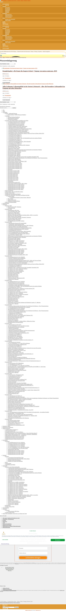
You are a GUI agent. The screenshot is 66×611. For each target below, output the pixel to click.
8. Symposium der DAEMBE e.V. (15, 142)
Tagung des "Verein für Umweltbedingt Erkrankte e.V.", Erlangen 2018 (22, 415)
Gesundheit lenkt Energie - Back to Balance (14, 432)
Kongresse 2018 (8, 411)
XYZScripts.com (38, 610)
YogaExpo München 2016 (13, 393)
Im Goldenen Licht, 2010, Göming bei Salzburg (17, 268)
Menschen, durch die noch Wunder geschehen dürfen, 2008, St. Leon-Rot (23, 215)
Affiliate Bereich (6, 588)
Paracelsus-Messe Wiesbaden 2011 (15, 166)
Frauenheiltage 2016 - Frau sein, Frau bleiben (17, 383)
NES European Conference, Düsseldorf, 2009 (17, 161)
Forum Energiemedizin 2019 (13, 421)
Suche (4, 606)
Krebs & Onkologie (9, 190)
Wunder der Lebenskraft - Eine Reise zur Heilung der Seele (17, 195)
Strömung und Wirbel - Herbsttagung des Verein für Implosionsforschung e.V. (23, 387)
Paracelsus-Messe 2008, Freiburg (14, 218)
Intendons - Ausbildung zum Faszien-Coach (17, 350)
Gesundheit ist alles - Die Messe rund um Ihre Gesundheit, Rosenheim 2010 (23, 156)
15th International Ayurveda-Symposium (16, 327)
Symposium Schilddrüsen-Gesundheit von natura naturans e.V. (20, 339)
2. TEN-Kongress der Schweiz (14, 377)
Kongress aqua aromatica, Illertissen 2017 (16, 400)
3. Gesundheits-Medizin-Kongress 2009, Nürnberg (18, 129)
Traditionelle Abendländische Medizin (13, 194)
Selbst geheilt (8, 20)
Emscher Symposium (12, 381)
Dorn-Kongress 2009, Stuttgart (14, 153)
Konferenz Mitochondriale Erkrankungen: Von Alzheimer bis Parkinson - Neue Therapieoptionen (27, 157)
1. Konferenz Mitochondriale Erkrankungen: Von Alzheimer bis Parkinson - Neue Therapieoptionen (28, 306)
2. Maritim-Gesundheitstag (13, 328)
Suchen (14, 107)
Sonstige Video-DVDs (9, 192)
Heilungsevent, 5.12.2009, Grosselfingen (16, 240)
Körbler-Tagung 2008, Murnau (14, 159)
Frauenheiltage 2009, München (14, 155)
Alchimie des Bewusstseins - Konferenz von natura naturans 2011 (21, 288)
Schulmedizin (10, 181)
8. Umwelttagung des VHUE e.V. (15, 143)
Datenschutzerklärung (7, 523)
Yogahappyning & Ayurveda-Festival (15, 322)
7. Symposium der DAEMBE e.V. (15, 140)
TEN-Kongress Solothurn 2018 (14, 416)
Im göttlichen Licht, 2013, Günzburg (15, 337)
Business (7, 456)
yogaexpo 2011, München (13, 303)
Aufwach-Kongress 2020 (10, 430)
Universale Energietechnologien (14, 359)
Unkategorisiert (6, 507)
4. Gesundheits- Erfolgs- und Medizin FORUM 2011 (18, 132)
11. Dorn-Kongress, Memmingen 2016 (16, 374)
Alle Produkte (5, 23)
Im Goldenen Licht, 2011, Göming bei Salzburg (17, 292)
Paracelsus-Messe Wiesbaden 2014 (15, 355)
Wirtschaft (7, 11)
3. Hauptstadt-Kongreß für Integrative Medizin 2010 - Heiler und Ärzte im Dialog (24, 260)
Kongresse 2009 (8, 222)
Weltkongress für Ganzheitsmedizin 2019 (16, 425)
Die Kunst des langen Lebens (14, 420)
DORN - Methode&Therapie (11, 113)
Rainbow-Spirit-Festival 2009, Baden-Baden (17, 245)
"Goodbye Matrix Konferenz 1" (11, 429)
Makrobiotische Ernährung (13, 118)
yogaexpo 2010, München (13, 279)
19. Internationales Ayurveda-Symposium (16, 397)
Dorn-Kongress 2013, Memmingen (15, 336)
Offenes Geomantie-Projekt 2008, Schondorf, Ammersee (19, 217)
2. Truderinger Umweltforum (14, 378)
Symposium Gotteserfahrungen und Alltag (16, 388)
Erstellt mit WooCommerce (14, 602)
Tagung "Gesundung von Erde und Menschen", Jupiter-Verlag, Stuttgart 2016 (23, 390)
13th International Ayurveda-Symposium (16, 124)
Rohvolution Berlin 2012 (13, 176)
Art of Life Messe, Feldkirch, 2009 (15, 234)
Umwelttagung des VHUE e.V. (14, 423)
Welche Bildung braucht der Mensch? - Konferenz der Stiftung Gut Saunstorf (23, 406)
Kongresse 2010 (8, 255)
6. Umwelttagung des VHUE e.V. (15, 139)
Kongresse (5, 13)
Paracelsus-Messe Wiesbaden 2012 (15, 167)
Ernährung (7, 115)
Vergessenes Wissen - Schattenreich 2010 (16, 278)
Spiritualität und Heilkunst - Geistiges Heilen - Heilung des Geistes (21, 321)
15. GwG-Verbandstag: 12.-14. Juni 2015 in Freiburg (18, 365)
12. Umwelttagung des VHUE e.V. (15, 395)
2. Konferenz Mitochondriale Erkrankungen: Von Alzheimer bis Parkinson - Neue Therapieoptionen (28, 310)
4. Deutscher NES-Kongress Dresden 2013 (16, 331)
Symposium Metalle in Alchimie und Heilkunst (17, 357)
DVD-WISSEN (6, 4)
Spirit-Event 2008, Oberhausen (14, 219)
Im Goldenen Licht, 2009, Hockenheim (16, 241)
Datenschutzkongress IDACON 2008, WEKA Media (19, 458)
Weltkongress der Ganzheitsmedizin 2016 (16, 391)
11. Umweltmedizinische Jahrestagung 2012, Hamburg (19, 307)
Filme (4, 18)
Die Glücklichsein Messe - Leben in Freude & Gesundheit (19, 399)
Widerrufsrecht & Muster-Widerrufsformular (11, 526)
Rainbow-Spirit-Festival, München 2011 (16, 296)
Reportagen (10, 169)
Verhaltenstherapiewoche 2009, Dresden (16, 185)
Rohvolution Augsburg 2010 (13, 171)
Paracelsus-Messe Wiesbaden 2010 (15, 164)
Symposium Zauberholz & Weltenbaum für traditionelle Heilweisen (21, 358)
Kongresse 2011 (8, 280)
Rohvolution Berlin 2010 (13, 174)
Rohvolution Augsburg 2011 (13, 173)
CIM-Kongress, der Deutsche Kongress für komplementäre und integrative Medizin (25, 149)
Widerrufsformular (6, 527)
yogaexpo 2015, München (13, 372)
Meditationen (8, 505)
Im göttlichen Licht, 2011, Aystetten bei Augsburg (18, 294)
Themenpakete (8, 463)
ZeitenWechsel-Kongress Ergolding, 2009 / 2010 (18, 254)
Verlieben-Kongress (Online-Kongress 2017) (14, 439)
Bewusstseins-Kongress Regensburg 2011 (16, 289)
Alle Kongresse (8, 16)
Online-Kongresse (9, 15)
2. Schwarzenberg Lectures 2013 (14, 329)
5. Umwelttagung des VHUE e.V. (15, 136)
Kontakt (4, 520)
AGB (4, 522)
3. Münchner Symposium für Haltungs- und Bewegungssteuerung (21, 330)
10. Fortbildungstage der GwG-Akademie (16, 257)
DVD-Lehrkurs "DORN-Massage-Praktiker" (17, 114)
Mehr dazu (10, 570)
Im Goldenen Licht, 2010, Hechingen (15, 269)
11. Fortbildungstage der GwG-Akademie (16, 281)
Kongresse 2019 (8, 419)
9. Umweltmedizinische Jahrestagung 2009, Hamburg (19, 145)
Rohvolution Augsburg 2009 (13, 170)
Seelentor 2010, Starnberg (13, 276)
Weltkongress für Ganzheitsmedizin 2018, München (18, 418)
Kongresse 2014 (8, 341)
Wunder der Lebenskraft (10, 19)
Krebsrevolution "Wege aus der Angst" (16, 422)
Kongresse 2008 (8, 209)
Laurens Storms (11, 196)
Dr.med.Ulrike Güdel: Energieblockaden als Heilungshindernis (9, 568)
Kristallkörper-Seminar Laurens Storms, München (20, 197)
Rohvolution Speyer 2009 (13, 177)
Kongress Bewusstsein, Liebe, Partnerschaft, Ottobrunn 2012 (20, 315)
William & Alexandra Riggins (14, 201)
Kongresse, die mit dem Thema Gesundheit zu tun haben (16, 120)
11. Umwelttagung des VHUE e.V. (15, 376)
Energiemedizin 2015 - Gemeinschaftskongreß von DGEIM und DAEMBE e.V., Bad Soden (27, 366)
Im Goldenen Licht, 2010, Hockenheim (16, 271)
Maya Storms (10, 198)
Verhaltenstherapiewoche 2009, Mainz (15, 189)
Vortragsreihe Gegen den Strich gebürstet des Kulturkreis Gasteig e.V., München (24, 302)
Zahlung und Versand (7, 525)
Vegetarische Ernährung (12, 119)
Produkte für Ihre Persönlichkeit (14, 460)
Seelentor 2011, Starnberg (13, 301)
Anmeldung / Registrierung (8, 519)
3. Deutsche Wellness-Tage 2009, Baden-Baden (17, 126)
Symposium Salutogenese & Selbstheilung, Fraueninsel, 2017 (20, 404)
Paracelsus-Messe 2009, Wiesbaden (15, 244)
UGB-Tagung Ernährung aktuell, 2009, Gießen (17, 183)
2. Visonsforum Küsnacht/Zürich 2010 (15, 259)
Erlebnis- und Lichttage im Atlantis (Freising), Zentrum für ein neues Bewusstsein (24, 348)
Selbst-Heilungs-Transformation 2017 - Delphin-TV (15, 435)
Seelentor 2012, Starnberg (13, 320)
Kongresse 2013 (8, 323)
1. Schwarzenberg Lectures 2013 (14, 324)
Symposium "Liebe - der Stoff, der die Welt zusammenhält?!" (20, 414)
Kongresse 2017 (8, 394)
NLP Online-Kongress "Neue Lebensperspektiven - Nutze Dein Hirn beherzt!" (21, 433)
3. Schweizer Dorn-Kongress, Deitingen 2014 (17, 344)
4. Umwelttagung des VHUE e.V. (15, 134)
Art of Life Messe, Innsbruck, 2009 (15, 478)
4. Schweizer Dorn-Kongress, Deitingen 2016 (17, 379)
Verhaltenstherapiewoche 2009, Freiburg (16, 187)
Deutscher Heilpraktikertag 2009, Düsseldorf (17, 150)
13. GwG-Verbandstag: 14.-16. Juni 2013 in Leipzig (18, 325)
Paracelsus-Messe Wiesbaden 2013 (15, 168)
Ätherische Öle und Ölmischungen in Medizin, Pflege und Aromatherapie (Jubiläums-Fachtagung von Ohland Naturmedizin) (33, 398)
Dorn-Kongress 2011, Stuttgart (14, 154)
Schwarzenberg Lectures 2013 (14, 182)
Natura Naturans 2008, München (14, 160)
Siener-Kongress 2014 (12, 356)
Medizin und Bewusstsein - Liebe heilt (15, 352)
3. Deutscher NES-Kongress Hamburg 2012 (17, 127)
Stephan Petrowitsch (12, 199)
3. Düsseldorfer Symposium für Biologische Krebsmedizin (20, 128)
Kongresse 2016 (8, 373)
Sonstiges (7, 12)
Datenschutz (17, 563)
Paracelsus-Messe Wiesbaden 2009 (15, 163)
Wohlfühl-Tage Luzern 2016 (13, 392)
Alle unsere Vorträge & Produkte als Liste (11, 518)
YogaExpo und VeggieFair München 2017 (16, 408)
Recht (6, 462)
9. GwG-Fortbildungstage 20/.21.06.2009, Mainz (18, 232)
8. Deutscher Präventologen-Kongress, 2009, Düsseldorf (19, 141)
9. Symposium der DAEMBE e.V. (15, 345)
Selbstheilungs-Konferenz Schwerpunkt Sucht (14, 437)
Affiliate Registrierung (7, 589)
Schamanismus (11, 499)
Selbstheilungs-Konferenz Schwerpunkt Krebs (14, 436)
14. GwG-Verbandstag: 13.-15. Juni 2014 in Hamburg (19, 343)
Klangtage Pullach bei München (14, 351)
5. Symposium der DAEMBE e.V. (15, 135)
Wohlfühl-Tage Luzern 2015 (13, 371)
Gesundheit (7, 7)
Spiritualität (7, 9)
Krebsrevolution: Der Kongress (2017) (15, 401)
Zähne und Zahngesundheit (10, 202)
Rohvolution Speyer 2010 (13, 178)
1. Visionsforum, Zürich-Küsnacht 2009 (16, 224)
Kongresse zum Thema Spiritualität (12, 467)
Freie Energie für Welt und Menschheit (16, 349)
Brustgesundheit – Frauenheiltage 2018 (16, 413)
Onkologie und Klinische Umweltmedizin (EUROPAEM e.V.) (20, 353)
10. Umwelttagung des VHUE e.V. (15, 364)
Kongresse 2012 (8, 304)
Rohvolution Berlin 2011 (13, 175)
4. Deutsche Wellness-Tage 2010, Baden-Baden (17, 131)
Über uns (7, 5)
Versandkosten (8, 78)
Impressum (5, 521)
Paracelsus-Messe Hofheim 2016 (14, 386)
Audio (4, 21)
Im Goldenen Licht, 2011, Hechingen (15, 293)
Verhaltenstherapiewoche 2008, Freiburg (16, 184)
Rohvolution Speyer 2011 (13, 180)
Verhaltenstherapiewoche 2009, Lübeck (16, 188)
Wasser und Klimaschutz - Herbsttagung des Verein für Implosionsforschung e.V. (24, 360)
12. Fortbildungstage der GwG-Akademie (16, 122)
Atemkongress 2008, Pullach (13, 148)
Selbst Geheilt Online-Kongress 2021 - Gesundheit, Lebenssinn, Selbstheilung (21, 434)
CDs (3, 110)
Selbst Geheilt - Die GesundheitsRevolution (14, 191)
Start (1, 57)
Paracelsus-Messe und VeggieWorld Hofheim (17, 370)
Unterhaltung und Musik (10, 464)
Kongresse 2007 (8, 205)
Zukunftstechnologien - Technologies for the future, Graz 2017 (20, 409)
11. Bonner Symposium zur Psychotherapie (16, 121)
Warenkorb (5, 608)
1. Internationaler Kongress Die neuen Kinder (17, 223)
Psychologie (7, 8)
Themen (4, 6)
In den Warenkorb (6, 82)
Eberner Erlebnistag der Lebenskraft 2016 (16, 380)
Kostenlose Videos (6, 426)
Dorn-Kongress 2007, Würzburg (14, 152)
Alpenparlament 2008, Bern (13, 146)
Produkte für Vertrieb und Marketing (15, 461)
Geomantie (10, 481)
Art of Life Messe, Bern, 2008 (14, 147)
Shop (4, 57)
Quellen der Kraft (11, 208)
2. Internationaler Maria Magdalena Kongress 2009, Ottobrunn (20, 225)
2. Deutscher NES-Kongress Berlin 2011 (16, 125)
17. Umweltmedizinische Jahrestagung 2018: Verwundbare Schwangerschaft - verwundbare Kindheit (28, 412)
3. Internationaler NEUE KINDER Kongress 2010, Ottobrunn (20, 261)
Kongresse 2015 (8, 362)
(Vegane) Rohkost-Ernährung (14, 117)
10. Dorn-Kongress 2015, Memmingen (16, 363)
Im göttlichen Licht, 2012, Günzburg (15, 314)
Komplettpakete (8, 14)
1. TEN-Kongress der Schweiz (14, 342)
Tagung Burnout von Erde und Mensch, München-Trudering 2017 (21, 405)
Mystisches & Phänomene (8, 427)
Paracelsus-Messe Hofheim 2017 (14, 402)
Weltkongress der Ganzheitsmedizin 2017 (16, 407)
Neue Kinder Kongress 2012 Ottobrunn (16, 316)
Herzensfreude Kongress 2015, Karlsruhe (16, 367)
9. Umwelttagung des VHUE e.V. (15, 346)
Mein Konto (5, 604)
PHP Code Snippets (28, 610)
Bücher (4, 22)
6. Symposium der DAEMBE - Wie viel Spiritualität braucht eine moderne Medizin (25, 138)
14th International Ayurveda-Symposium (16, 309)
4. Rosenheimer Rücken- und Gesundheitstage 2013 (18, 332)
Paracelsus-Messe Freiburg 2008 (14, 162)
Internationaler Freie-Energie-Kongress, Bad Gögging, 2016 (20, 384)
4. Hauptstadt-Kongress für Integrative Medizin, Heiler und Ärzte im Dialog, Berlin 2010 (26, 133)
